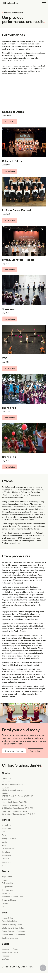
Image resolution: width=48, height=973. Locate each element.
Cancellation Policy (9, 921)
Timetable (6, 852)
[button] (44, 3)
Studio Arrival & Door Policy (13, 928)
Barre (4, 835)
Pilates (4, 832)
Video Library (7, 855)
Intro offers (6, 825)
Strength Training (9, 838)
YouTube (5, 959)
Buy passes (6, 828)
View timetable (35, 751)
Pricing (4, 880)
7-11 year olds (7, 886)
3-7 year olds (7, 883)
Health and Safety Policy (12, 924)
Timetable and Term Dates (13, 896)
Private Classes (8, 848)
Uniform (5, 903)
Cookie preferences (10, 938)
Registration (7, 876)
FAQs (4, 865)
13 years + (6, 893)
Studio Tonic (26, 966)
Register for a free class (14, 751)
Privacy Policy (7, 918)
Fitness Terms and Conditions (14, 934)
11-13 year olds (7, 890)
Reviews (5, 858)
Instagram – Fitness (10, 949)
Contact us (6, 778)
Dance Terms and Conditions (13, 931)
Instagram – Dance (10, 952)
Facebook (6, 956)
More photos (10, 122)
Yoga (4, 845)
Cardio (4, 842)
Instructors (6, 862)
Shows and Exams (9, 900)
